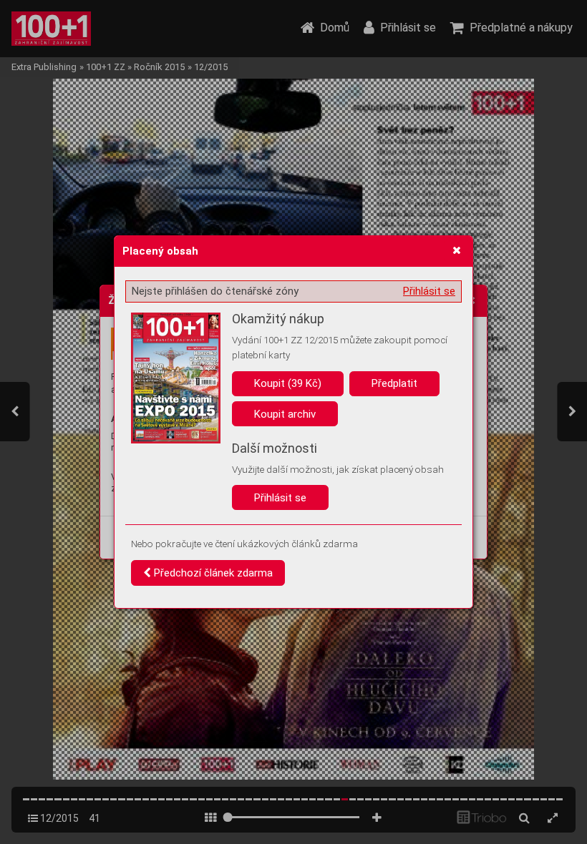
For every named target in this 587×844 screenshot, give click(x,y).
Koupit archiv (285, 414)
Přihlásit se (429, 291)
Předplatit (394, 383)
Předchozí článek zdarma (212, 572)
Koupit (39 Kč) (287, 383)
